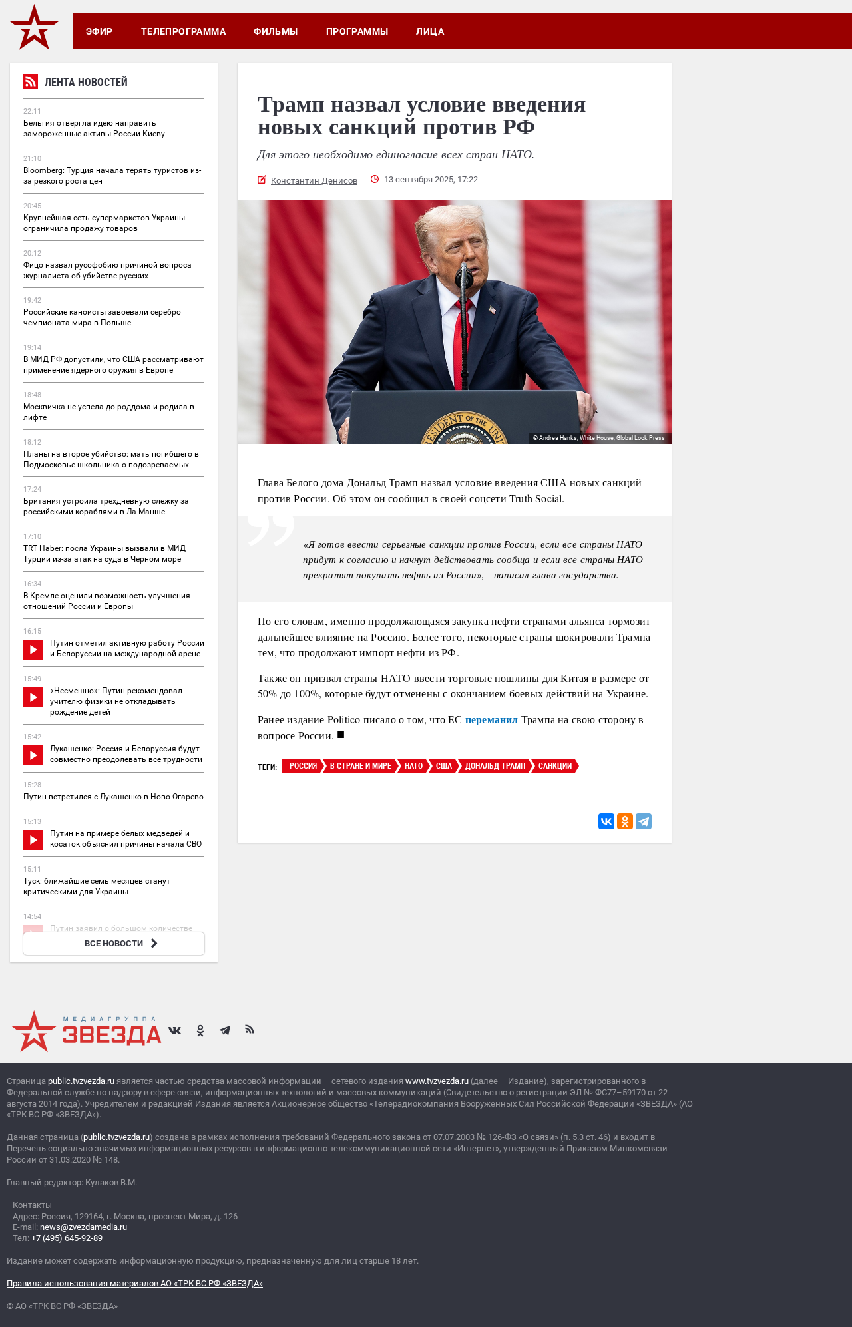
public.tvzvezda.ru (81, 1081)
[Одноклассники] (625, 821)
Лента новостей (86, 82)
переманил (492, 719)
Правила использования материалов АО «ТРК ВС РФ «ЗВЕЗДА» (135, 1283)
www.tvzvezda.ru (437, 1081)
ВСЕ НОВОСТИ (114, 943)
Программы (357, 31)
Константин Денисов (314, 181)
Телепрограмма (183, 31)
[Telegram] (644, 821)
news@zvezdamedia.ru (83, 1227)
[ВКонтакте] (606, 821)
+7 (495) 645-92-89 (67, 1238)
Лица (430, 31)
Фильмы (276, 31)
